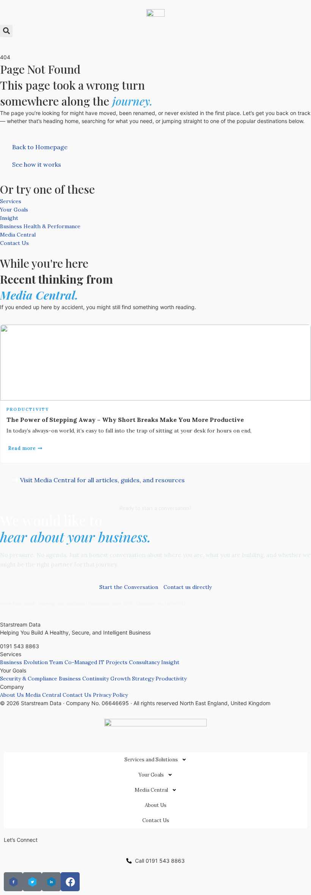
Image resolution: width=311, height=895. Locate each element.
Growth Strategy (132, 678)
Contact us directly (187, 587)
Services (10, 201)
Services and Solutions (151, 759)
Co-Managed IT (84, 662)
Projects (116, 662)
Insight (9, 218)
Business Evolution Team (31, 662)
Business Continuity (84, 678)
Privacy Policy (110, 694)
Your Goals (14, 209)
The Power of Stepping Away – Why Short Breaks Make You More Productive (125, 419)
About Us (12, 694)
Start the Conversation (128, 587)
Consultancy (144, 662)
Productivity (27, 409)
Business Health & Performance (40, 226)
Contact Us (14, 243)
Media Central (18, 234)
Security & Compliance (28, 678)
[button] (6, 31)
